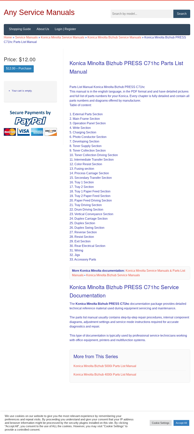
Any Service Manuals (39, 12)
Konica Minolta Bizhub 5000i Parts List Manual (106, 371)
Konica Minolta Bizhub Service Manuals (118, 37)
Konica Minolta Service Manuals (64, 37)
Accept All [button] (181, 423)
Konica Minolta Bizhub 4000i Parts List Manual (106, 379)
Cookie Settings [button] (161, 423)
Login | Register (67, 29)
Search (182, 14)
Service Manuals (27, 37)
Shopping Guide (20, 29)
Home (8, 37)
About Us (44, 29)
